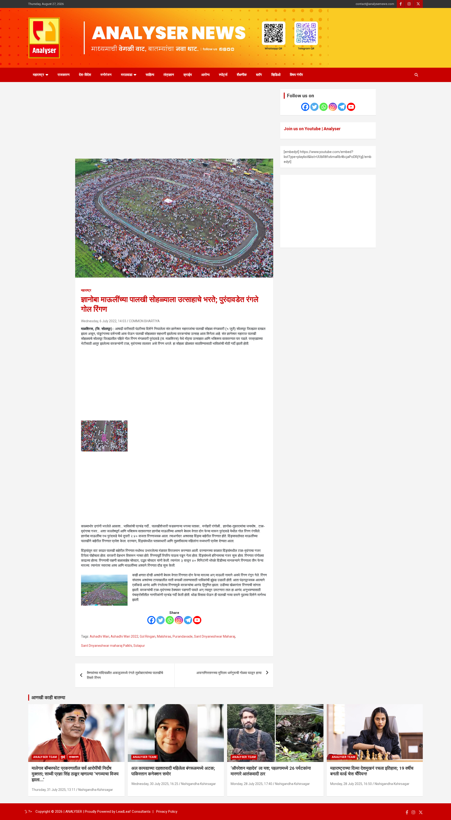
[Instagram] (179, 620)
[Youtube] (197, 620)
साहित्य (150, 75)
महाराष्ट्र (38, 75)
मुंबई (63, 757)
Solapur (139, 645)
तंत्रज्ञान (168, 75)
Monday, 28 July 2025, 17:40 (251, 784)
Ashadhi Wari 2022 (124, 636)
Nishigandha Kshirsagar (95, 790)
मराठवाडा (126, 75)
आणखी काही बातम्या (48, 697)
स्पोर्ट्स (223, 75)
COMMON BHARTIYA (144, 321)
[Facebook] (151, 620)
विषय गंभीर (296, 75)
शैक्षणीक (242, 75)
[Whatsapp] (170, 620)
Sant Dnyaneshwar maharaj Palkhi (106, 645)
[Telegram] (188, 620)
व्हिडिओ (275, 75)
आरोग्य (205, 75)
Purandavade (183, 636)
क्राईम (187, 75)
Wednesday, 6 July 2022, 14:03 (103, 321)
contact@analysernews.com (375, 4)
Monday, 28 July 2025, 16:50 (351, 784)
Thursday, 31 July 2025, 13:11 (53, 790)
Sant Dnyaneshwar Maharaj (214, 636)
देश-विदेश (85, 75)
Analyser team (45, 757)
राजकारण (64, 75)
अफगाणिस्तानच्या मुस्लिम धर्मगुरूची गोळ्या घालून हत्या (228, 673)
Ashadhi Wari (99, 636)
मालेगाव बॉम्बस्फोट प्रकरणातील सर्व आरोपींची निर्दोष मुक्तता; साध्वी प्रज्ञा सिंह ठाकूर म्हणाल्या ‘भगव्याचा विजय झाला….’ (75, 773)
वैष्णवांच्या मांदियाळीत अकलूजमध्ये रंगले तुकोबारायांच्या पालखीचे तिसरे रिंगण (125, 675)
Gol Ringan (148, 636)
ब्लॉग (259, 75)
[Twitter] (160, 620)
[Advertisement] (174, 124)
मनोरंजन (106, 75)
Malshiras (164, 636)
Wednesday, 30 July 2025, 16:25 (154, 784)
